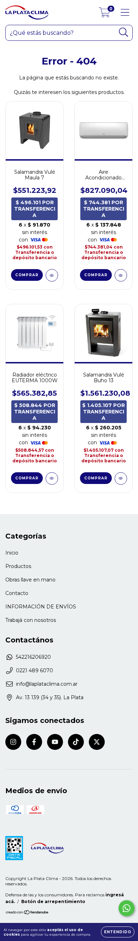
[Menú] (125, 12)
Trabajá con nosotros (30, 620)
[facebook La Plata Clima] (34, 742)
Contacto (16, 593)
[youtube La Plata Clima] (55, 742)
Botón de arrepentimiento (53, 901)
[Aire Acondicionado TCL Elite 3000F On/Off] (121, 275)
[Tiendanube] (27, 913)
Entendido (117, 932)
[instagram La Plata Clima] (13, 742)
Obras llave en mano (30, 580)
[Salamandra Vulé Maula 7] (52, 275)
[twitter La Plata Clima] (97, 742)
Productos (18, 566)
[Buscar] (123, 32)
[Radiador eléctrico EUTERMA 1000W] (52, 478)
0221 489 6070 (34, 670)
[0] (104, 14)
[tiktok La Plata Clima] (76, 742)
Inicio (11, 553)
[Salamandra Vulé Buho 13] (121, 478)
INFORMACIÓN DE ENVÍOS (40, 606)
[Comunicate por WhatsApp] (126, 908)
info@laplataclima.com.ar (46, 684)
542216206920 (33, 657)
